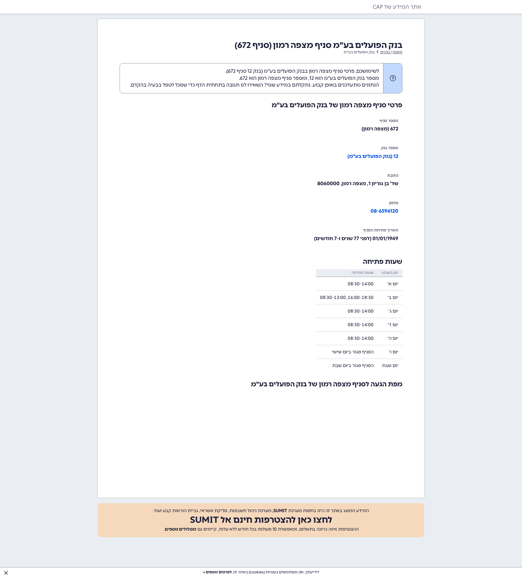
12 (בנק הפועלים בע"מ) (372, 156)
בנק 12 (254, 71)
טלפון (393, 203)
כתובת (392, 175)
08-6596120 (384, 211)
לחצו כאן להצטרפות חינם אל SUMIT (261, 520)
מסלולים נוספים (180, 529)
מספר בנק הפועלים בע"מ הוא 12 (344, 78)
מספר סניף (389, 120)
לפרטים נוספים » (217, 572)
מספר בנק (389, 148)
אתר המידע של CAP (397, 7)
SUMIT (280, 510)
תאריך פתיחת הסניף (380, 230)
